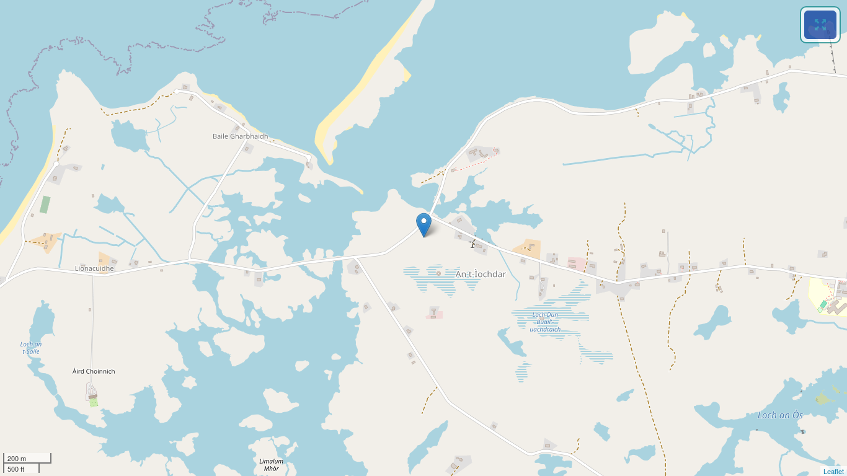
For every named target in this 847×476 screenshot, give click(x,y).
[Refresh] (820, 25)
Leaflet (833, 471)
